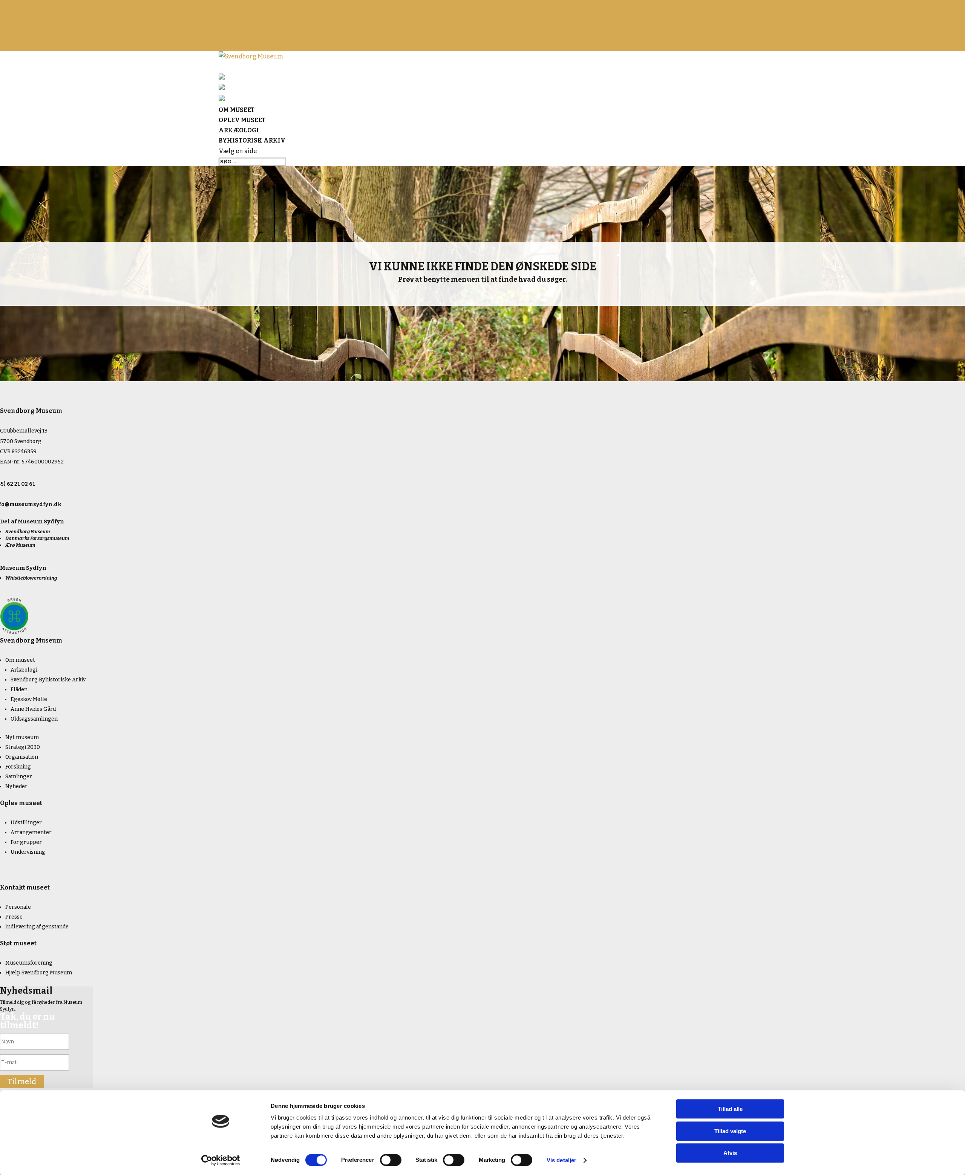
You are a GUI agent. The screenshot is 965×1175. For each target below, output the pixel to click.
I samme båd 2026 (246, 5)
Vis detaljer (561, 1160)
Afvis (730, 1153)
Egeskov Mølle (29, 699)
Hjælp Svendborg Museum (38, 972)
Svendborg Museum (27, 531)
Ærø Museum (20, 545)
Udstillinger (26, 822)
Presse (14, 917)
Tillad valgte (730, 1131)
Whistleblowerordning (31, 578)
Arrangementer (243, 25)
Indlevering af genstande (37, 926)
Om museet (20, 660)
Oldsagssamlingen (34, 719)
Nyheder (232, 36)
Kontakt (231, 46)
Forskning (18, 767)
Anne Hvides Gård (33, 709)
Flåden (19, 689)
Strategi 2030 (22, 747)
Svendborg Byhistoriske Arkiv (48, 679)
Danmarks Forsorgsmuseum (37, 538)
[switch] (390, 1160)
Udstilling (234, 15)
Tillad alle (730, 1109)
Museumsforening (28, 963)
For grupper (26, 842)
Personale (18, 907)
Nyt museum (22, 737)
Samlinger (18, 776)
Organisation (21, 757)
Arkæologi (24, 670)
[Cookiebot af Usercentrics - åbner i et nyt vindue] (221, 1160)
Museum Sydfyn (41, 521)
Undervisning (28, 852)
